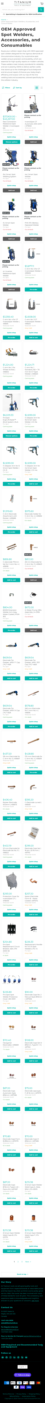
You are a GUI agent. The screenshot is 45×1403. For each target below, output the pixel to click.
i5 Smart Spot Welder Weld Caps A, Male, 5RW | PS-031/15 (33, 1187)
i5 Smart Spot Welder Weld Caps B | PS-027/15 (11, 1235)
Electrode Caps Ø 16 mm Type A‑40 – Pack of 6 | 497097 (11, 1187)
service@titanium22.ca (9, 1329)
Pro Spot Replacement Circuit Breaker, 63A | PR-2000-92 (11, 947)
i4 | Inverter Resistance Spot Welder (9, 273)
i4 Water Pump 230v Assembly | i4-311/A (33, 611)
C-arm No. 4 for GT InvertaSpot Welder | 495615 (11, 321)
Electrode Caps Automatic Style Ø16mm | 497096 (10, 1093)
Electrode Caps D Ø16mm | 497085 (32, 1140)
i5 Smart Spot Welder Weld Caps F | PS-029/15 (33, 1235)
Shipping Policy (34, 1394)
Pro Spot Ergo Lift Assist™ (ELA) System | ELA (10, 420)
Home (3, 19)
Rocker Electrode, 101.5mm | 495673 (10, 803)
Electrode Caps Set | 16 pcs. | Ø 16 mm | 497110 (33, 850)
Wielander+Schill (8, 130)
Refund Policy (14, 1396)
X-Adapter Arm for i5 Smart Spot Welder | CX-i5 (11, 468)
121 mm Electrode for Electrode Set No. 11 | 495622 (11, 850)
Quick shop (11, 137)
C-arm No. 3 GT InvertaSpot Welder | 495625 (33, 321)
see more (35, 1301)
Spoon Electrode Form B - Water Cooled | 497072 (31, 898)
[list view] (41, 87)
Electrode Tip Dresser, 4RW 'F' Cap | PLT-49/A (11, 662)
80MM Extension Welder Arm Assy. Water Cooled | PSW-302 (11, 613)
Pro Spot (6, 178)
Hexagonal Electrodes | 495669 (11, 1044)
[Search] (41, 9)
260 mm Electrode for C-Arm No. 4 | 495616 (32, 710)
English (21, 1367)
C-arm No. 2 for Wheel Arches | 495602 (9, 369)
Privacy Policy (21, 1394)
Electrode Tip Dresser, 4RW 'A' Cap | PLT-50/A (11, 710)
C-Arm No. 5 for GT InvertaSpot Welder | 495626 (33, 271)
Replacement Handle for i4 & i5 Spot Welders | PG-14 (33, 946)
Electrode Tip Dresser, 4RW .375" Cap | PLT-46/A (32, 662)
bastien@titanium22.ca (32, 1336)
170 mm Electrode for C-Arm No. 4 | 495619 (33, 757)
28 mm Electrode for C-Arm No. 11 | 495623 (33, 563)
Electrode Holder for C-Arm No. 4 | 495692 (33, 515)
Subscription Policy (28, 1396)
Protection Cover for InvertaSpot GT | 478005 (11, 898)
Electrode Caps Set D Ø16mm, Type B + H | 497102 (33, 1045)
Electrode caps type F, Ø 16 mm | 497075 (33, 1092)
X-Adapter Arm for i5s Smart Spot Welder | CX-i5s (32, 420)
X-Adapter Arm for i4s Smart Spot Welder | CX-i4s (32, 468)
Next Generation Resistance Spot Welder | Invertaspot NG (11, 125)
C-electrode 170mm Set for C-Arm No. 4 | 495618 (11, 564)
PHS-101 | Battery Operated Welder (32, 224)
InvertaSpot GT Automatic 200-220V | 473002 (33, 124)
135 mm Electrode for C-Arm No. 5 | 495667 (11, 757)
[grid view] (36, 87)
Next (27, 1262)
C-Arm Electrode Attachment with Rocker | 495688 (10, 516)
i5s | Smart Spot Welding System (9, 175)
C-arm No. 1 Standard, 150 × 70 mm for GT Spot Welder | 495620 (32, 370)
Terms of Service (8, 1394)
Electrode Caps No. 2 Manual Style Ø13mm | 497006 (33, 997)
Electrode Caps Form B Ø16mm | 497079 (11, 1140)
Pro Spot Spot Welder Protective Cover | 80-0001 (10, 997)
